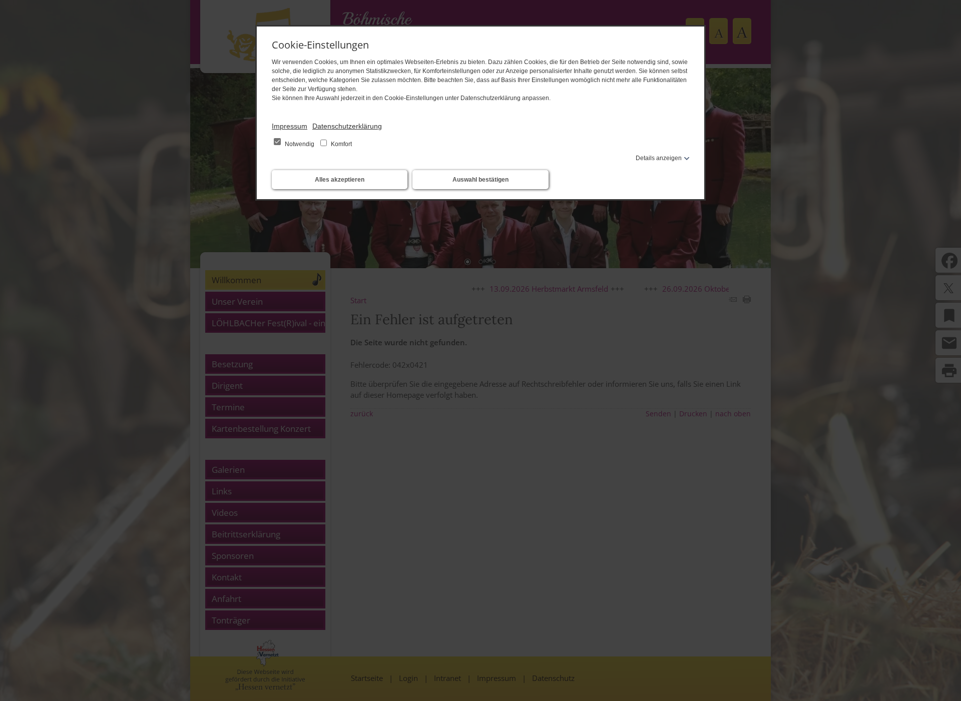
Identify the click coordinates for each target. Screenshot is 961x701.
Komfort (340, 144)
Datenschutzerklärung (347, 126)
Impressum (289, 126)
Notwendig (299, 144)
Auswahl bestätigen (480, 179)
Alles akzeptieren (339, 179)
